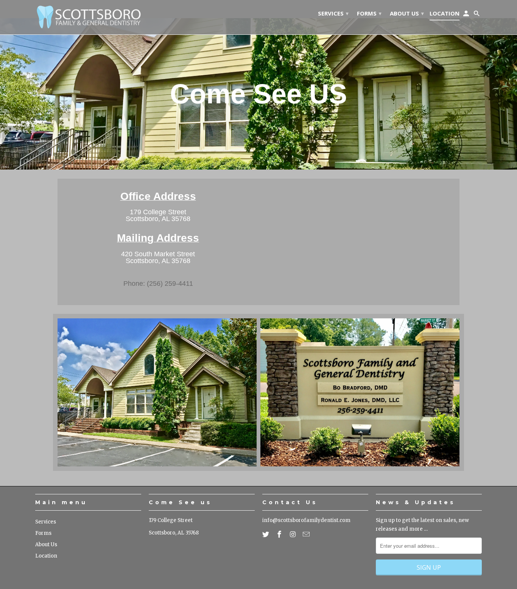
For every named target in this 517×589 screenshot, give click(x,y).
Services (45, 522)
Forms (43, 533)
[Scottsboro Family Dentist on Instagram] (294, 534)
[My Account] (466, 15)
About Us (46, 544)
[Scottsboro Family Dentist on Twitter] (266, 534)
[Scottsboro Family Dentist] (88, 17)
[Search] (477, 15)
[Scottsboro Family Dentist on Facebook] (280, 534)
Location (46, 556)
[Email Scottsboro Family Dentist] (307, 534)
